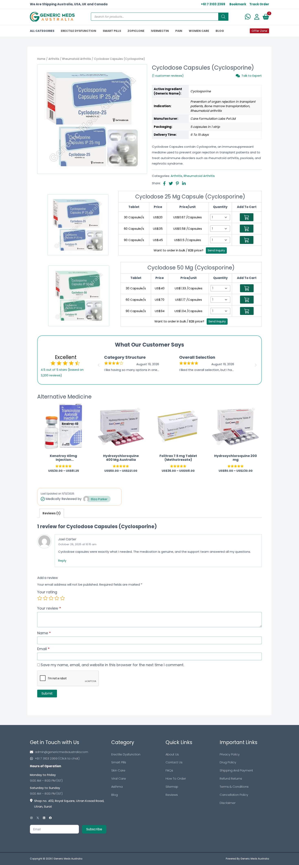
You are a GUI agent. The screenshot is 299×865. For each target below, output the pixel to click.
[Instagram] (31, 818)
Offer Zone (259, 31)
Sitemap (172, 786)
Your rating (47, 592)
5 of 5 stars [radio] (62, 598)
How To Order (176, 778)
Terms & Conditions (234, 786)
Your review (49, 608)
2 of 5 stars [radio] (45, 598)
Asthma (117, 786)
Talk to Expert (251, 76)
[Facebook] (50, 818)
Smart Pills (118, 762)
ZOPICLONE (136, 31)
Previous (98, 364)
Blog (114, 795)
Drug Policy (228, 762)
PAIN (178, 31)
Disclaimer (228, 803)
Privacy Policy (230, 754)
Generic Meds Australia (68, 858)
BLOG (220, 31)
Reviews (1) (52, 513)
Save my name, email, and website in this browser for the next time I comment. (112, 664)
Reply (62, 560)
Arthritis (53, 59)
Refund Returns (231, 778)
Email (43, 648)
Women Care (199, 31)
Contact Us (174, 762)
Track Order (259, 4)
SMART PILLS (112, 31)
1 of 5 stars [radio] (39, 598)
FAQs (169, 770)
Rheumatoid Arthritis (76, 59)
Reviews (172, 795)
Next (256, 364)
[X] (37, 818)
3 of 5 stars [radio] (51, 598)
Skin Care (118, 770)
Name (44, 633)
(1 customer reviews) (168, 75)
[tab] (51, 513)
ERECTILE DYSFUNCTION (78, 31)
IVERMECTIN (160, 31)
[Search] (223, 17)
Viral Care (118, 778)
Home (41, 59)
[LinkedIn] (44, 818)
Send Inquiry (216, 250)
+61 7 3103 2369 (213, 4)
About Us (172, 754)
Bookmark (237, 4)
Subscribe (94, 829)
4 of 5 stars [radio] (56, 598)
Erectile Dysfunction (125, 754)
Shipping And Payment (236, 770)
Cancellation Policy (234, 795)
